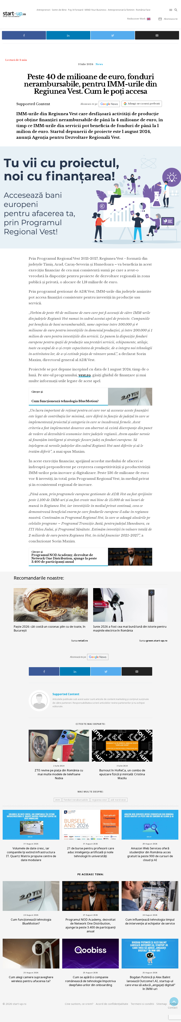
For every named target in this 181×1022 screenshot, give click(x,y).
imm (57, 799)
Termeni (142, 1004)
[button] (171, 9)
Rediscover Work (136, 18)
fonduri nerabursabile (76, 799)
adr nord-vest (118, 799)
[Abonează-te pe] (109, 104)
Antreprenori (43, 9)
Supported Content (33, 104)
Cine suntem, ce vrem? (79, 1004)
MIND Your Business (95, 9)
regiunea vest (99, 799)
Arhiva (173, 1004)
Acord (112, 1004)
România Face (143, 9)
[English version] (149, 18)
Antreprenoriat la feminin (121, 9)
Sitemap (161, 1004)
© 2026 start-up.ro (14, 1004)
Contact (172, 1007)
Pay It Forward (75, 9)
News (99, 64)
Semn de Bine (59, 9)
